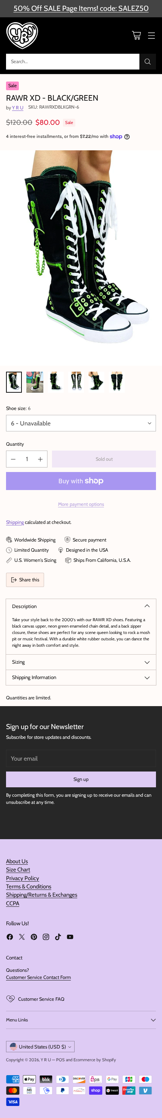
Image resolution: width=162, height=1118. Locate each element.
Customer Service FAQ (41, 999)
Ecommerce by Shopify (94, 1059)
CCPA (12, 903)
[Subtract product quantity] (13, 459)
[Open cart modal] (136, 35)
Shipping (15, 522)
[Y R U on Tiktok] (58, 937)
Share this (29, 579)
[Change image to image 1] (14, 382)
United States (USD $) (42, 1047)
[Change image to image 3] (56, 382)
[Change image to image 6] (117, 382)
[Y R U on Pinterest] (33, 937)
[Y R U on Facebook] (9, 937)
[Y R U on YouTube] (70, 937)
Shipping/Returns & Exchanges (41, 894)
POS (60, 1059)
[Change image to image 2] (34, 382)
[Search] (147, 62)
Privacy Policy (22, 878)
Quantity (15, 444)
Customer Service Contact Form (38, 977)
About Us (17, 861)
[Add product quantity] (40, 459)
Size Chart (18, 869)
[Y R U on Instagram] (45, 937)
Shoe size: (18, 408)
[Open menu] (151, 35)
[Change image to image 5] (96, 382)
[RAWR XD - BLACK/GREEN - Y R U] (81, 258)
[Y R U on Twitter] (21, 937)
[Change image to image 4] (76, 382)
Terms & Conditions (28, 886)
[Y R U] (23, 36)
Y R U (17, 107)
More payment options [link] (81, 504)
